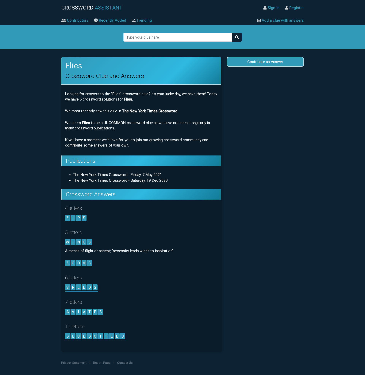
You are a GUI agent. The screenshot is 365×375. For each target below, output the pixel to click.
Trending (144, 20)
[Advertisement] (265, 101)
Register (296, 8)
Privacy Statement (73, 363)
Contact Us (125, 363)
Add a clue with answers (282, 20)
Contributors (77, 20)
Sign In (273, 8)
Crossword (91, 8)
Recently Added (112, 20)
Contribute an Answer (265, 61)
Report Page (101, 363)
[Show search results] (237, 37)
